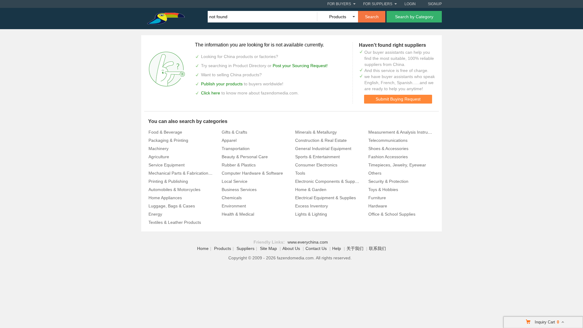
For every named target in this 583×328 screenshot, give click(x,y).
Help (336, 248)
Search (372, 16)
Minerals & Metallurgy (316, 132)
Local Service (234, 181)
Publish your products (222, 83)
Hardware (377, 205)
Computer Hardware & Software (252, 173)
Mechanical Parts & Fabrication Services (187, 173)
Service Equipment (166, 164)
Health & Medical (238, 214)
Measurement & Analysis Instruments (404, 132)
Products (222, 248)
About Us (291, 248)
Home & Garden (310, 189)
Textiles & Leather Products (174, 222)
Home (203, 248)
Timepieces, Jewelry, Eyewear (397, 164)
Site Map (268, 248)
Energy (155, 214)
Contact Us (316, 248)
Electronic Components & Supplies (328, 181)
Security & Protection (388, 181)
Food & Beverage (165, 132)
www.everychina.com (308, 242)
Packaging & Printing (168, 140)
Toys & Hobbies (383, 189)
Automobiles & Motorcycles (174, 189)
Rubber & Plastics (239, 164)
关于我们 (354, 248)
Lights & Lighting (311, 214)
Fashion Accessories (388, 156)
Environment (234, 205)
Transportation (236, 148)
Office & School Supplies (391, 214)
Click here (210, 93)
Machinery (158, 148)
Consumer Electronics (316, 164)
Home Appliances (165, 197)
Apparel (229, 140)
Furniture (377, 197)
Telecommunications (387, 140)
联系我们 (377, 248)
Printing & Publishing (168, 181)
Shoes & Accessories (388, 148)
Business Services (239, 189)
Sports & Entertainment (317, 156)
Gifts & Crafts (234, 132)
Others (374, 173)
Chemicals (232, 197)
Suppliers (245, 248)
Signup (435, 4)
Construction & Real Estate (321, 140)
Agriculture (158, 156)
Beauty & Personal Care (245, 156)
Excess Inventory (311, 205)
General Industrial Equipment (323, 148)
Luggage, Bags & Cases (171, 205)
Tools (300, 173)
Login (410, 4)
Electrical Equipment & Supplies (325, 197)
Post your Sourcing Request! (300, 65)
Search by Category (414, 16)
